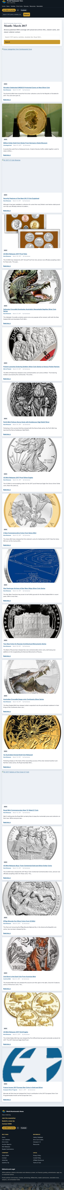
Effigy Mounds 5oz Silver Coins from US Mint (19, 921)
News (8, 6)
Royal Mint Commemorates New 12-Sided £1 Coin (20, 810)
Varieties (13, 6)
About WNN (5, 1155)
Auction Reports (6, 1144)
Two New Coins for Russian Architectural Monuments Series (24, 644)
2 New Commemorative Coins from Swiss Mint (19, 533)
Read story (6, 99)
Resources (33, 6)
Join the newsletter (9, 1118)
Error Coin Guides (38, 1139)
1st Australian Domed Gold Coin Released (18, 755)
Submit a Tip (5, 1162)
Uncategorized (7, 145)
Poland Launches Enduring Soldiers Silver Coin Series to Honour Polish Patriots (31, 367)
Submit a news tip (8, 1121)
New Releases (7, 90)
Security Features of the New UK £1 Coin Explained (21, 198)
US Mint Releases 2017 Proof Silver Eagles (18, 477)
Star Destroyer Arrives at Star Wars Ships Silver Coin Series (24, 588)
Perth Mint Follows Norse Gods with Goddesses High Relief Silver (26, 422)
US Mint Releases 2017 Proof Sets (15, 254)
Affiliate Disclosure (38, 1160)
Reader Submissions (8, 1149)
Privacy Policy (37, 1155)
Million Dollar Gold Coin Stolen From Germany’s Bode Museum (25, 143)
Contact (4, 1158)
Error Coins (19, 6)
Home (3, 6)
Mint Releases (6, 1147)
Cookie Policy (37, 1158)
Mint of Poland (7, 369)
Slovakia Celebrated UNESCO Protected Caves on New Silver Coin (26, 87)
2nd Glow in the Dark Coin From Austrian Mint (19, 976)
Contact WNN (7, 1124)
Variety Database (38, 1137)
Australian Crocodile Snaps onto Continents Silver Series (23, 699)
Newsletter (40, 6)
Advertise (5, 1160)
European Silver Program (10, 1089)
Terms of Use (37, 1162)
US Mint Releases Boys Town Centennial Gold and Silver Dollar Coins (27, 865)
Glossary (26, 6)
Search (26, 14)
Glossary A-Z (37, 1142)
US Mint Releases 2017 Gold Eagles (15, 1032)
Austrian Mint (7, 979)
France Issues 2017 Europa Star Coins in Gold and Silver (23, 1087)
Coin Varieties (6, 1139)
